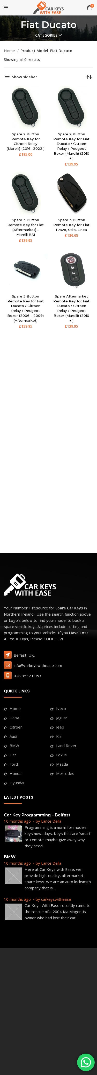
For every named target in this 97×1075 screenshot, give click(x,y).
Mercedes (65, 773)
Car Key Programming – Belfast (37, 815)
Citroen (16, 727)
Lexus (61, 754)
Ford (14, 764)
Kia (59, 736)
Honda (15, 773)
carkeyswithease (56, 899)
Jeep (60, 727)
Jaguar (61, 717)
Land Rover (66, 745)
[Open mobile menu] (6, 8)
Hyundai (17, 782)
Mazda (62, 764)
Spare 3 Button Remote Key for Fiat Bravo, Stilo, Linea (71, 225)
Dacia (14, 717)
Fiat (13, 754)
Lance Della (51, 821)
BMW (14, 745)
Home (10, 50)
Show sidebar (24, 76)
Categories (46, 35)
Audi (13, 736)
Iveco (61, 708)
